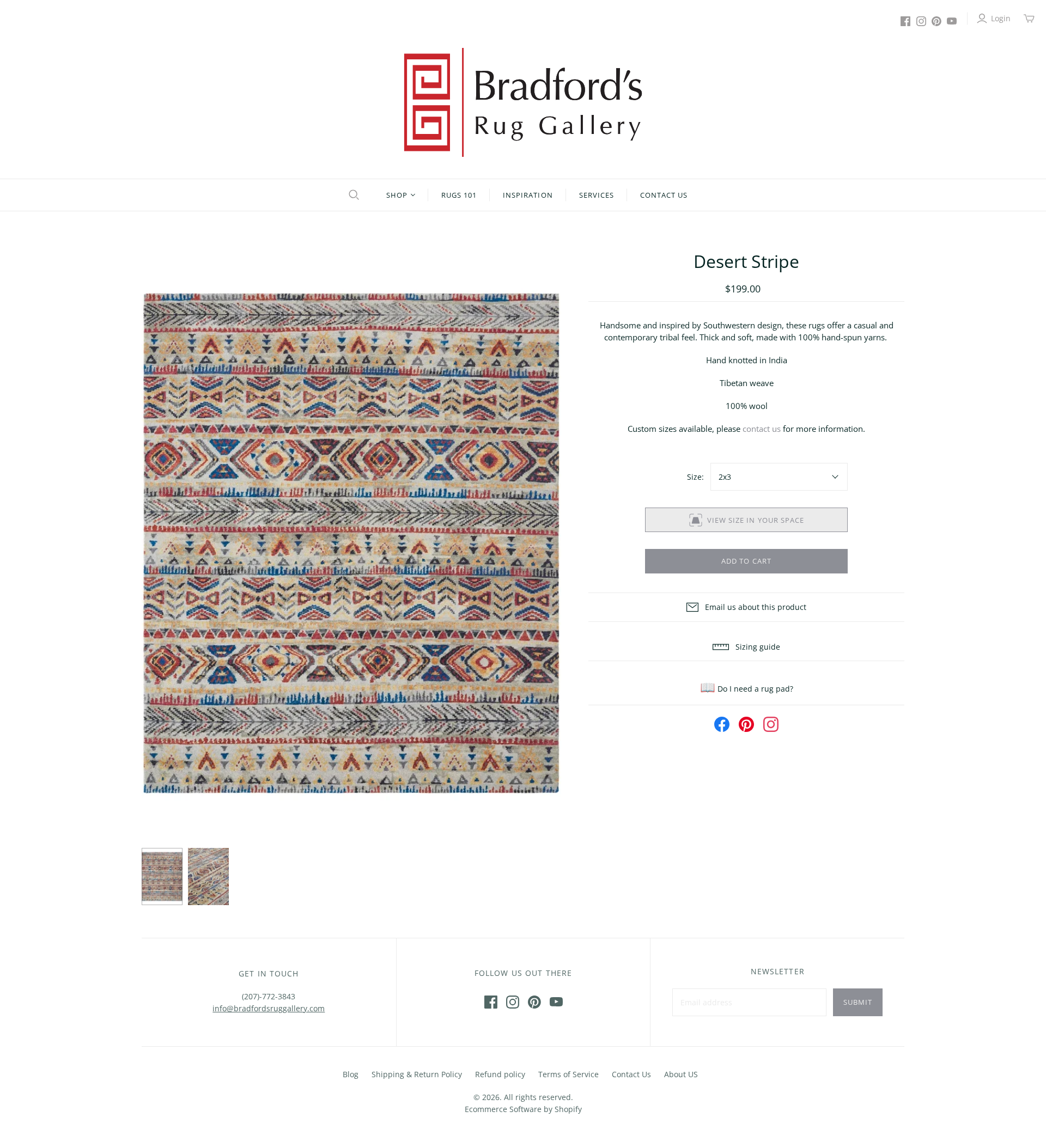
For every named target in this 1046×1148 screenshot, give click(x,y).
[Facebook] (905, 21)
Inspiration (527, 195)
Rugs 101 (459, 195)
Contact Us (664, 195)
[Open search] (352, 195)
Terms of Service (568, 1074)
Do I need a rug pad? (746, 688)
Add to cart (746, 561)
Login (1001, 18)
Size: (695, 477)
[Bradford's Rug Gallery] (523, 102)
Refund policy (500, 1074)
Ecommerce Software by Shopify (523, 1109)
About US (681, 1074)
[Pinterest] (936, 21)
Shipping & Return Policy (417, 1074)
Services (596, 195)
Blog (350, 1074)
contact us (762, 428)
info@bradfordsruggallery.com (268, 1008)
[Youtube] (952, 21)
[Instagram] (921, 21)
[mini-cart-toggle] (1029, 18)
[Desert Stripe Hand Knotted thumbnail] (162, 877)
